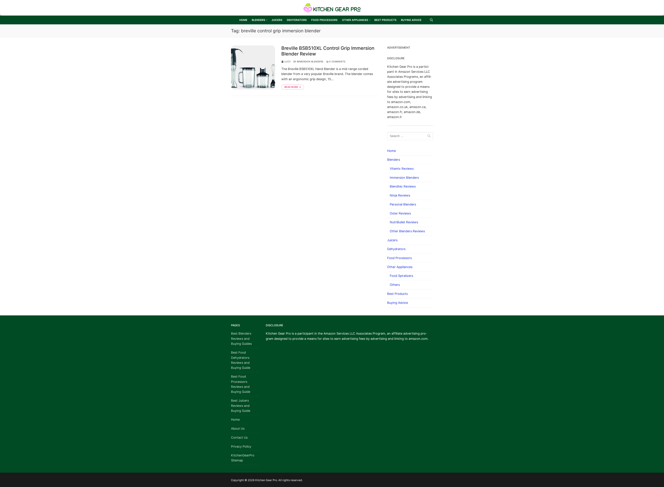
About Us (238, 428)
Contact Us (239, 437)
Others (395, 285)
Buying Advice (397, 303)
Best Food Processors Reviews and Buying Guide (240, 384)
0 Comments (336, 61)
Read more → (292, 87)
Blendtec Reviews (403, 186)
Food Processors (399, 258)
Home (391, 151)
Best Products (397, 294)
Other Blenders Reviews (407, 231)
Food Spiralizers (401, 276)
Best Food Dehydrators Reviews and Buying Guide (240, 360)
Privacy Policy (241, 446)
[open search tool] (431, 20)
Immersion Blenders (309, 61)
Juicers (392, 240)
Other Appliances (399, 267)
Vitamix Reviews (402, 168)
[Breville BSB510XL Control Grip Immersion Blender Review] (253, 67)
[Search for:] (410, 136)
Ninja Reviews (400, 195)
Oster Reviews (400, 213)
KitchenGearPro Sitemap (242, 457)
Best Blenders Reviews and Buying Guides (241, 338)
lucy (287, 61)
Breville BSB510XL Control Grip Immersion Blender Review (327, 51)
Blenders (393, 159)
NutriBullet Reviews (404, 222)
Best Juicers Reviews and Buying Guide (240, 405)
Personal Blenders (403, 204)
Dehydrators (396, 249)
